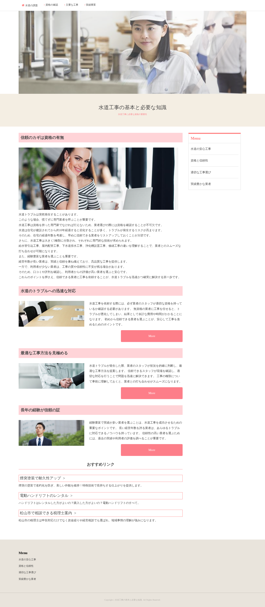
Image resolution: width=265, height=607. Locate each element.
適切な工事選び (201, 172)
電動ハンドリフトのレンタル (44, 495)
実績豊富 (91, 4)
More (151, 336)
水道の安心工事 (201, 148)
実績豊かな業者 (201, 183)
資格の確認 (52, 4)
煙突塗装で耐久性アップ (40, 478)
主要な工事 (72, 4)
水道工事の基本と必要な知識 (132, 107)
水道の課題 (31, 5)
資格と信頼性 (199, 160)
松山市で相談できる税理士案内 (46, 513)
